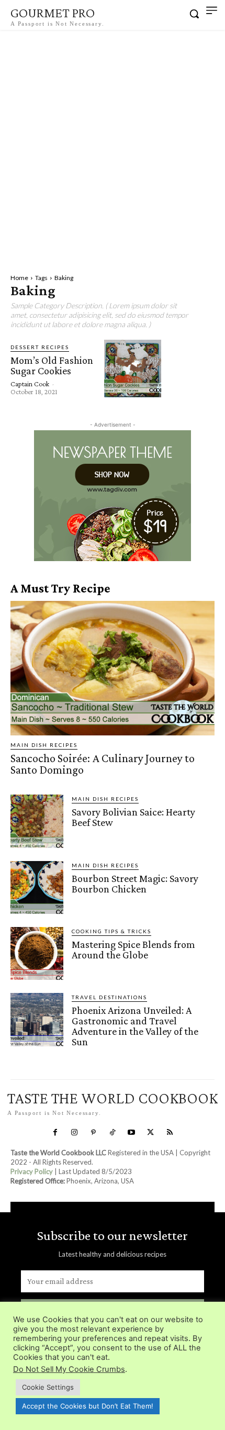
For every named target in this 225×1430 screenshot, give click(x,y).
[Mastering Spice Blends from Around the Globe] (36, 953)
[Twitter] (150, 1132)
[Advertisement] (112, 147)
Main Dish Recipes (43, 745)
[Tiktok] (112, 1132)
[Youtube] (131, 1132)
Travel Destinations (109, 997)
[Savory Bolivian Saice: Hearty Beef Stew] (36, 821)
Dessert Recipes (39, 347)
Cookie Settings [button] (48, 1387)
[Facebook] (55, 1132)
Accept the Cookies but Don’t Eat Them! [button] (87, 1406)
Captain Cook (29, 383)
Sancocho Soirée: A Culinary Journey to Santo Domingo (102, 764)
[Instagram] (74, 1132)
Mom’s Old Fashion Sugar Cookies (51, 365)
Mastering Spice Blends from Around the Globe (133, 949)
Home (19, 278)
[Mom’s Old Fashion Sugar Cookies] (132, 368)
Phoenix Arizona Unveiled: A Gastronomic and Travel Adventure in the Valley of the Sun (135, 1025)
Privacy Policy (31, 1171)
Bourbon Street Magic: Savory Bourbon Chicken (135, 884)
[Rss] (169, 1132)
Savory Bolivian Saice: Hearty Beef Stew (133, 817)
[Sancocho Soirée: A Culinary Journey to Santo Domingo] (112, 668)
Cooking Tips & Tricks (111, 931)
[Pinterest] (93, 1132)
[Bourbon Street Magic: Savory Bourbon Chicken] (36, 887)
